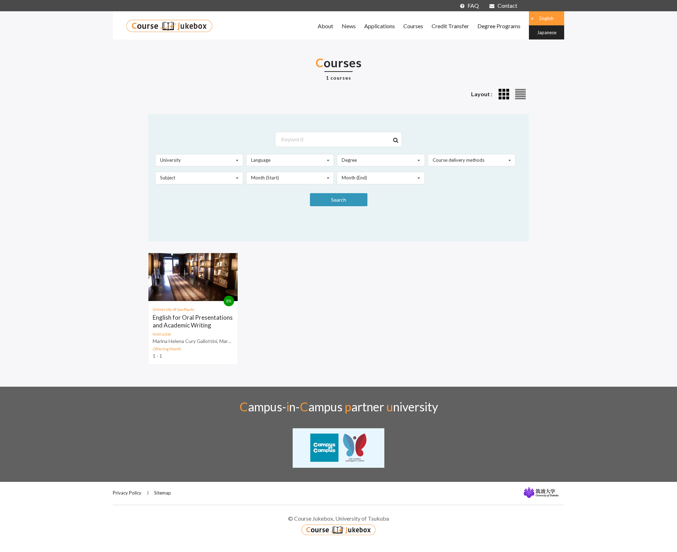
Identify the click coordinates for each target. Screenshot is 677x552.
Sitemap (162, 493)
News (349, 26)
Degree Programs (498, 26)
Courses (413, 26)
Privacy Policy (127, 493)
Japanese (546, 32)
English (546, 18)
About (325, 26)
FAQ (473, 5)
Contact (507, 5)
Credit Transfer (450, 26)
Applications (379, 26)
